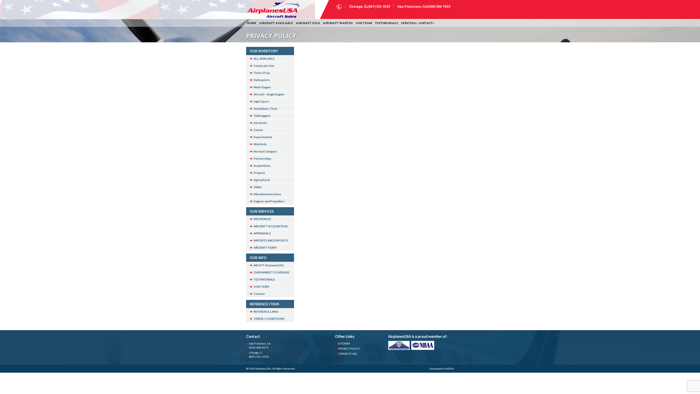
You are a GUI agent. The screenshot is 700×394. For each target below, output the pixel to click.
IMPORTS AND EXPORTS (271, 240)
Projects (259, 172)
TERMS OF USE (347, 353)
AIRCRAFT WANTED (338, 23)
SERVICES (408, 23)
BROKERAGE (262, 219)
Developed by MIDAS (441, 368)
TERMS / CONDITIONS (269, 318)
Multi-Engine (262, 87)
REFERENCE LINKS (266, 311)
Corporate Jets (264, 65)
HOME (251, 23)
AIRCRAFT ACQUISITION (270, 226)
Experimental (263, 137)
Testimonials (386, 23)
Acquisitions (262, 165)
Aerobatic (260, 122)
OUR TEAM (364, 23)
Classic (258, 130)
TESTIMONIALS (264, 279)
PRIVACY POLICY (349, 348)
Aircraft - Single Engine (269, 94)
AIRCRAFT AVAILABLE (276, 23)
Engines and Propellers (269, 201)
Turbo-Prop (262, 72)
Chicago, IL (259, 354)
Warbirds (260, 144)
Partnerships (262, 158)
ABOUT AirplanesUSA (269, 265)
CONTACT (425, 23)
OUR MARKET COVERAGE (271, 272)
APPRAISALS (262, 233)
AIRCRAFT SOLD (308, 23)
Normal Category (265, 151)
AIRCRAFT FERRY (265, 247)
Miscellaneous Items (267, 194)
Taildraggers (262, 115)
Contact (259, 293)
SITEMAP (344, 343)
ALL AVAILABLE (264, 58)
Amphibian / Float (265, 108)
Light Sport (261, 101)
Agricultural (262, 179)
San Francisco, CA (260, 345)
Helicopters (262, 80)
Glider (258, 187)
